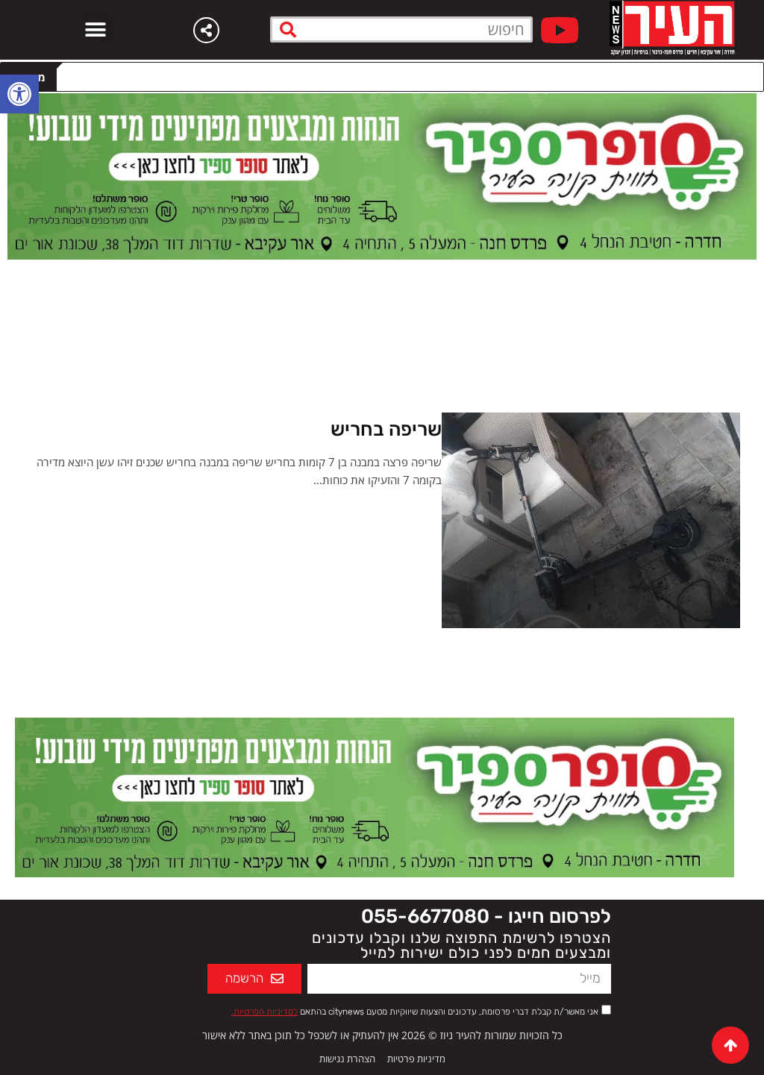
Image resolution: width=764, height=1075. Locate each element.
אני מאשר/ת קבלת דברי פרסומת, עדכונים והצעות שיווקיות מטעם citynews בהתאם (414, 1011)
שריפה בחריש (386, 429)
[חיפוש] (288, 29)
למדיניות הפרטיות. (264, 1011)
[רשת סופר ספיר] (382, 175)
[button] (96, 29)
